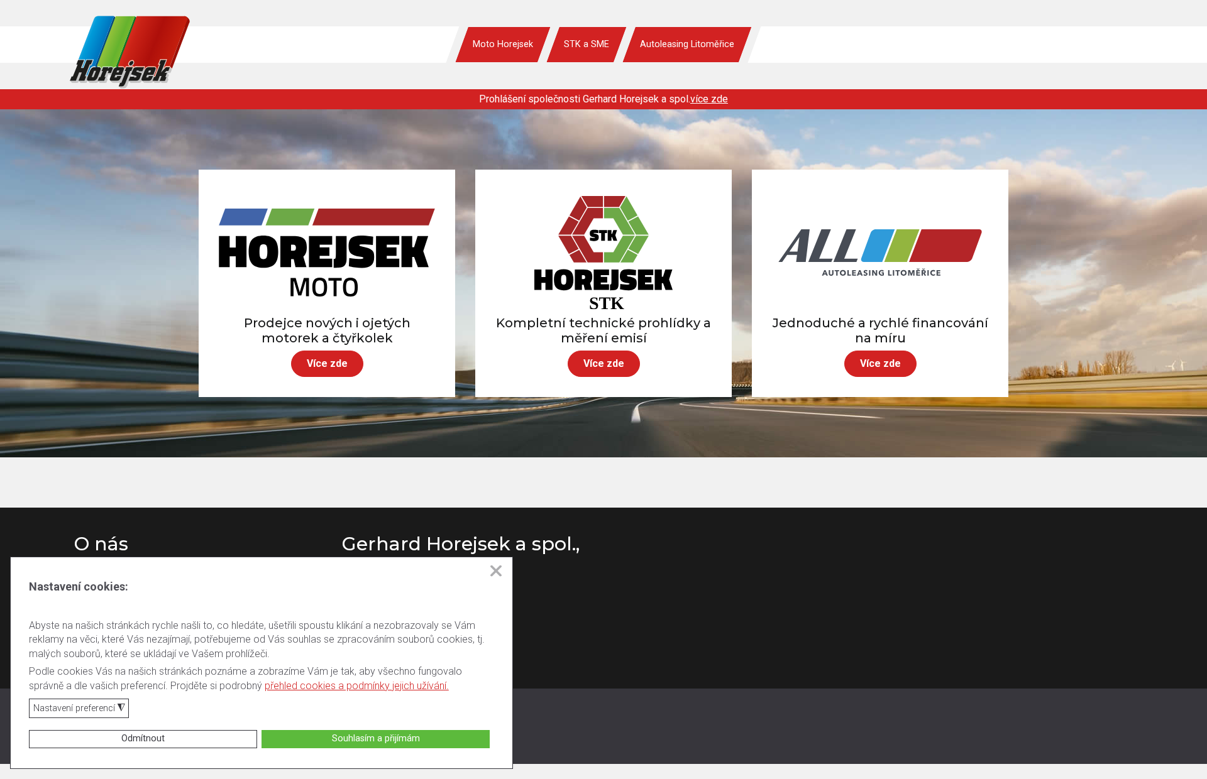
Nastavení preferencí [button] (79, 709)
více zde (709, 99)
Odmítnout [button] (143, 738)
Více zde (327, 363)
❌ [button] (496, 571)
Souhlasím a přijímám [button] (376, 738)
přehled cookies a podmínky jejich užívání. (357, 686)
